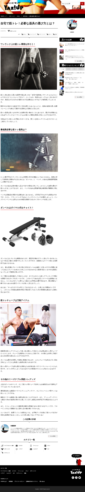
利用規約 (11, 481)
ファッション (36, 445)
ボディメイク (7, 448)
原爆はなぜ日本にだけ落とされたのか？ (74, 92)
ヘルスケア (35, 448)
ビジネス (20, 445)
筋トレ (24, 34)
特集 (25, 473)
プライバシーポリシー (19, 481)
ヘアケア (20, 448)
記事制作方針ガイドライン (32, 481)
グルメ (48, 445)
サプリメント (7, 452)
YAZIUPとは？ (4, 481)
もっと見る (52, 436)
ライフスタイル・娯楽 (9, 445)
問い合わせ (42, 481)
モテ (48, 448)
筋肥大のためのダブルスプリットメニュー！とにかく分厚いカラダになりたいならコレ (74, 58)
